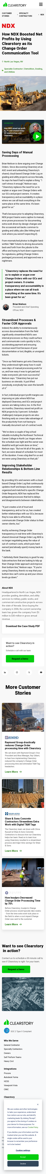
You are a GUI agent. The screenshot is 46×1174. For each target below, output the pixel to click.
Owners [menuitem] (7, 1053)
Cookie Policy (33, 1127)
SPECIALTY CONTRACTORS (25, 14)
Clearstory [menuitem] (9, 1097)
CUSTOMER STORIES (7, 14)
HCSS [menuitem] (6, 1081)
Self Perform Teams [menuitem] (12, 1057)
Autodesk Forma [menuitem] (11, 1077)
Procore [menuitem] (7, 1073)
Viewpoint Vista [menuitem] (10, 1085)
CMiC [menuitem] (6, 1089)
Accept (23, 1157)
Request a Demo (20, 658)
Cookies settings (23, 1150)
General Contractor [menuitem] (12, 1045)
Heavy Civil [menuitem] (8, 1061)
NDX (42, 15)
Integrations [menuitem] (10, 1068)
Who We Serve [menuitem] (11, 1040)
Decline (23, 1164)
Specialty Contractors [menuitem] (13, 1049)
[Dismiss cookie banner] (38, 1104)
